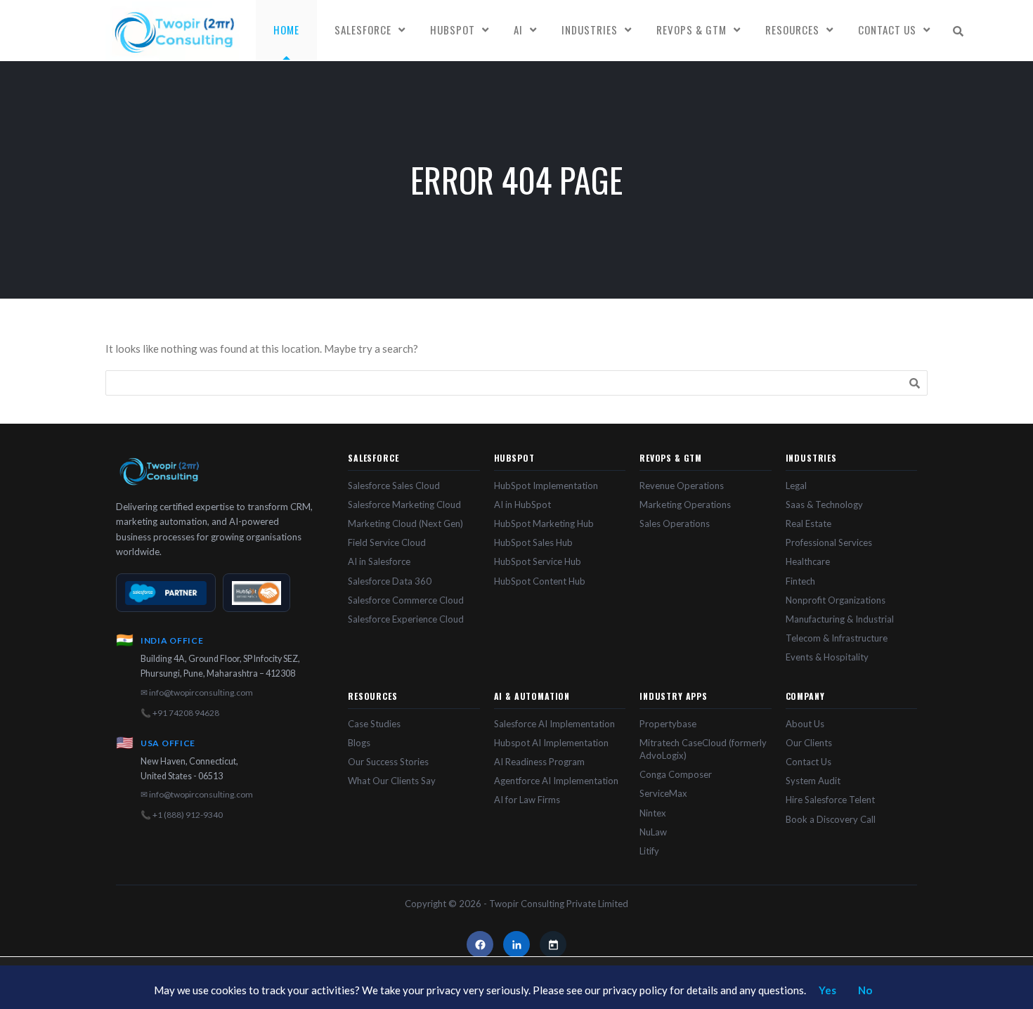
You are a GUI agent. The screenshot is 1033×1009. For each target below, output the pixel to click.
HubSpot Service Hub (537, 561)
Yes (827, 990)
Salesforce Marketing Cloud (404, 504)
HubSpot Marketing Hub (544, 523)
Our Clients (809, 742)
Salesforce (362, 29)
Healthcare (808, 561)
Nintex (652, 813)
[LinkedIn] (516, 944)
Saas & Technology (824, 504)
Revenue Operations (681, 485)
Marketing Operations (685, 504)
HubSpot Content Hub (539, 581)
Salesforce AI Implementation (554, 723)
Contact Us (887, 29)
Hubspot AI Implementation (551, 742)
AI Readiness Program (539, 761)
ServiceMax (663, 793)
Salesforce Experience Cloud (406, 619)
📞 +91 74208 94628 (180, 713)
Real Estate (808, 523)
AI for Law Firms (527, 799)
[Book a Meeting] (553, 944)
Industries (589, 29)
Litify (649, 851)
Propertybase (667, 723)
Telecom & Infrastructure (837, 638)
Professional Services (829, 542)
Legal (796, 485)
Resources (792, 29)
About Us (805, 723)
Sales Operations (674, 523)
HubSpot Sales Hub (533, 542)
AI (518, 29)
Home (286, 29)
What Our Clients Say (392, 780)
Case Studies (374, 723)
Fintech (800, 581)
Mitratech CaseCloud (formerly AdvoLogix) (703, 749)
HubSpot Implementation (546, 485)
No (865, 990)
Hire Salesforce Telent (830, 799)
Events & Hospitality (827, 657)
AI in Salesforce (379, 561)
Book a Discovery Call (831, 819)
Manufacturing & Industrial (840, 619)
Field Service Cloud (387, 542)
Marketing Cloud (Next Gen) (405, 523)
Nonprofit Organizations (835, 600)
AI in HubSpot (522, 504)
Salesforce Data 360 (389, 581)
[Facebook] (480, 944)
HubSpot (452, 29)
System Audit (813, 780)
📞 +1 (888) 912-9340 (182, 814)
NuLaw (653, 832)
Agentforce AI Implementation (556, 780)
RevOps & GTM (691, 29)
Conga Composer (675, 774)
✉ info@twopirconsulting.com (197, 692)
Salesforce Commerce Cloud (406, 600)
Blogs (359, 742)
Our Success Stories (388, 761)
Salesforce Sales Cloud (394, 485)
